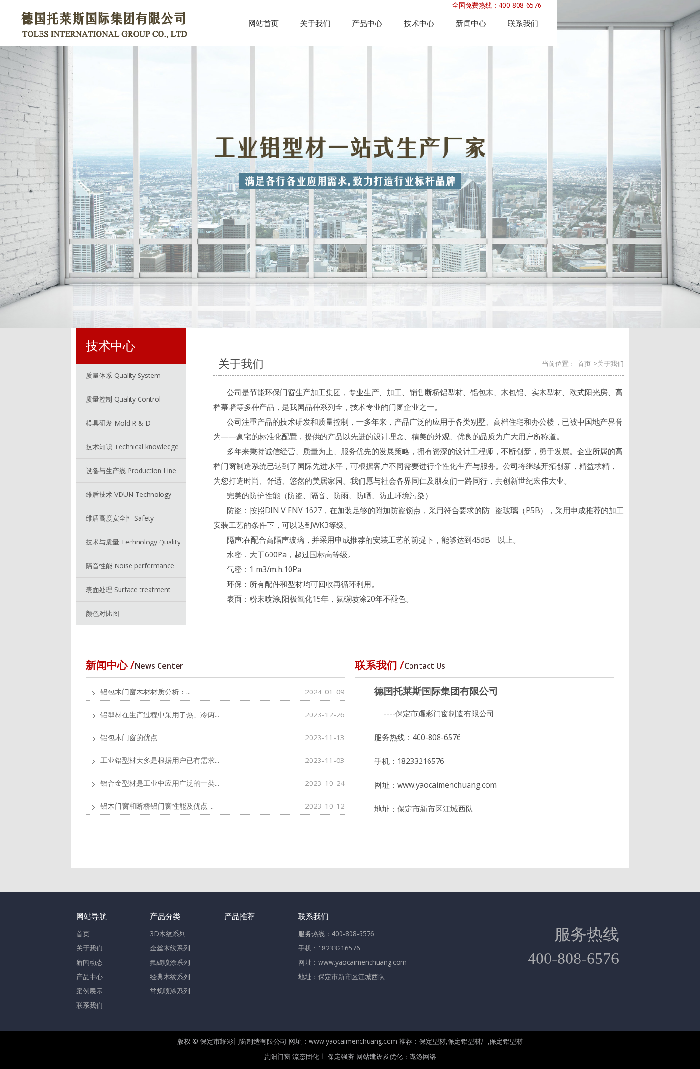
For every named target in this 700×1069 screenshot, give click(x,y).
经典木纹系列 (170, 976)
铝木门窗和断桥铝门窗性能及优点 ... (157, 806)
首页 (584, 363)
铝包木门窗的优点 (129, 737)
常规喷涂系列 (170, 990)
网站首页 (263, 23)
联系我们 (523, 23)
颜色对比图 (102, 613)
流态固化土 (309, 1056)
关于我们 (315, 23)
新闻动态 (89, 962)
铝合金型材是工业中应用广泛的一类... (159, 783)
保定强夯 (341, 1056)
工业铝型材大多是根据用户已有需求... (159, 760)
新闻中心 (471, 23)
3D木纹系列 (168, 933)
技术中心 (419, 23)
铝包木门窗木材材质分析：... (145, 691)
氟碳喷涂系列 (170, 962)
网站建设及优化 (379, 1056)
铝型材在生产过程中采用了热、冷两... (159, 714)
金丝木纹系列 (170, 947)
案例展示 (89, 990)
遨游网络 (423, 1056)
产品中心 (367, 23)
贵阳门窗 (277, 1056)
